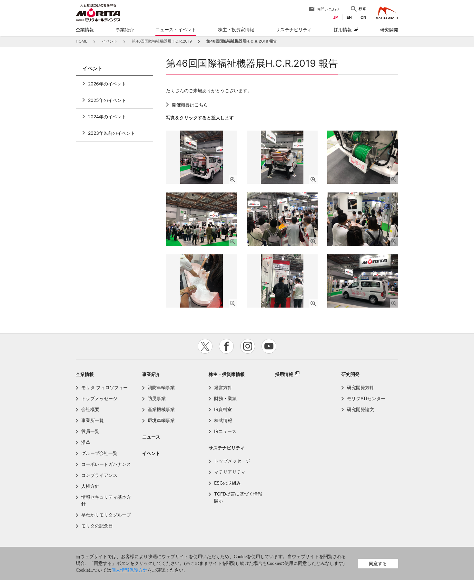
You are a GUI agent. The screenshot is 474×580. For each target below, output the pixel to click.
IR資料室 (223, 409)
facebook (226, 346)
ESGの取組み (227, 483)
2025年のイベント (107, 100)
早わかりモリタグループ (106, 514)
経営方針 (223, 387)
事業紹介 (151, 374)
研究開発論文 (360, 409)
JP (335, 17)
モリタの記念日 (97, 525)
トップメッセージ (99, 398)
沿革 (85, 442)
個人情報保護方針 (129, 570)
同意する (378, 563)
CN (363, 17)
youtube (269, 346)
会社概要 (90, 409)
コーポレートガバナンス (106, 464)
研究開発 (350, 374)
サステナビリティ (227, 447)
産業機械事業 (161, 409)
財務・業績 (225, 398)
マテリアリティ (230, 472)
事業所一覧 (92, 420)
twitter (205, 346)
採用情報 (343, 29)
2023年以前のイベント (111, 133)
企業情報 (85, 374)
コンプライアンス (99, 475)
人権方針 (90, 486)
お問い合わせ (328, 9)
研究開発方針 (360, 387)
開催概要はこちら (190, 104)
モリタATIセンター (366, 398)
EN (349, 17)
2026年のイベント (107, 83)
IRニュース (225, 431)
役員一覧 (90, 431)
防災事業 (157, 398)
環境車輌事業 (161, 420)
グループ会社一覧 (99, 453)
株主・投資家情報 (227, 374)
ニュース (151, 436)
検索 (362, 8)
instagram (247, 346)
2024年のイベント (107, 116)
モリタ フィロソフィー (104, 387)
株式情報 (223, 420)
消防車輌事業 (161, 387)
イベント (151, 453)
